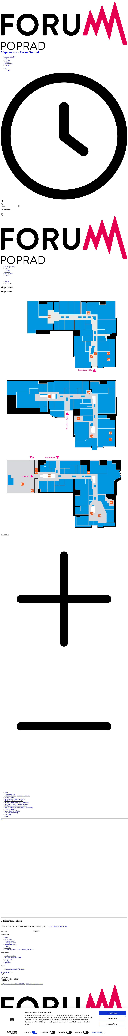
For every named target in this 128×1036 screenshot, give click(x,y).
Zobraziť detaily (97, 1032)
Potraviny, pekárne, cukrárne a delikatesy (16, 802)
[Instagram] (3, 974)
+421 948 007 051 (19, 984)
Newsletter (7, 948)
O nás (6, 937)
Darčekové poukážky (10, 944)
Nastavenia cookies (6, 972)
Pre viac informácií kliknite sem (58, 926)
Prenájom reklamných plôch (12, 957)
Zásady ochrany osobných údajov (14, 969)
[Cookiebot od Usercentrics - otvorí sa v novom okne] (12, 1032)
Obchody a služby (9, 57)
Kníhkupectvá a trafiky (11, 812)
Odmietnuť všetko (112, 1024)
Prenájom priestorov (10, 956)
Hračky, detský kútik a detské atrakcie (15, 806)
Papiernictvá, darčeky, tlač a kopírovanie (16, 804)
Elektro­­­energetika (9, 959)
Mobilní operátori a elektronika (13, 801)
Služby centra (8, 63)
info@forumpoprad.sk (7, 984)
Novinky (7, 60)
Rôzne (6, 816)
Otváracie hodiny (9, 941)
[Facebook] (1, 974)
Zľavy (6, 58)
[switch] (52, 1032)
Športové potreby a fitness (12, 811)
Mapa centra (8, 939)
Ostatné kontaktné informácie (34, 984)
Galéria (6, 946)
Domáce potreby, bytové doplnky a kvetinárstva (18, 807)
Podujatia (7, 62)
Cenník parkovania (10, 943)
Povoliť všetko (112, 1013)
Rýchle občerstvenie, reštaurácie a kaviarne (17, 796)
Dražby (6, 961)
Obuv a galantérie (9, 794)
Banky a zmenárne (10, 809)
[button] (64, 662)
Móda (6, 792)
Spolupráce (7, 962)
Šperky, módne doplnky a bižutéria (14, 799)
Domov (6, 281)
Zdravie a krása (9, 797)
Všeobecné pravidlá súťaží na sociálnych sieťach (18, 949)
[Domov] (64, 263)
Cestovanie (7, 814)
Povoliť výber (112, 1018)
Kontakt (6, 65)
